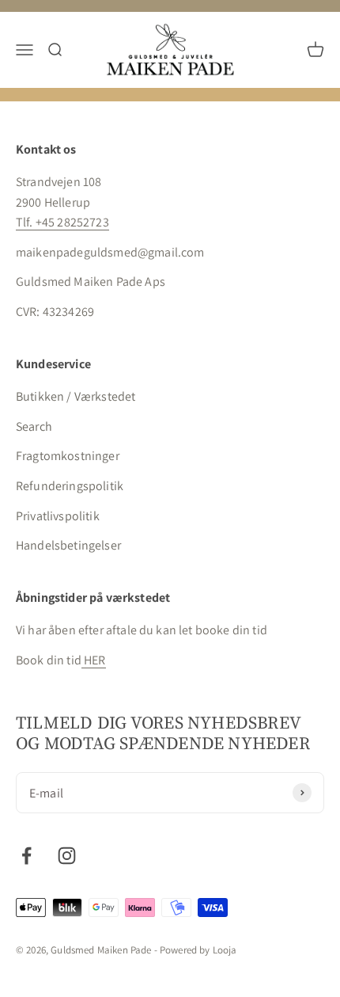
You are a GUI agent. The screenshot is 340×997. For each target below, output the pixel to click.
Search (34, 426)
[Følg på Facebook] (26, 855)
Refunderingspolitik (69, 486)
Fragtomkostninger (67, 455)
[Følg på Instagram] (66, 855)
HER (93, 660)
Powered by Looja (198, 950)
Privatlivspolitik (58, 516)
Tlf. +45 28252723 (62, 222)
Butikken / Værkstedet (75, 396)
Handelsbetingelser (68, 545)
